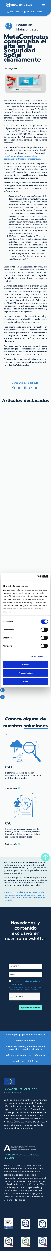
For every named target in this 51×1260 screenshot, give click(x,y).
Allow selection (26, 673)
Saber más (11, 788)
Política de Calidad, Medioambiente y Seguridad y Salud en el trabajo (25, 1048)
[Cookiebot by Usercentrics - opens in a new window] (36, 576)
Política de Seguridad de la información (25, 1055)
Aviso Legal (11, 1034)
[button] (43, 5)
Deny (25, 681)
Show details (37, 656)
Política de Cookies (25, 1040)
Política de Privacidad (33, 1034)
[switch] (44, 630)
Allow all (25, 664)
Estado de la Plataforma (25, 1061)
